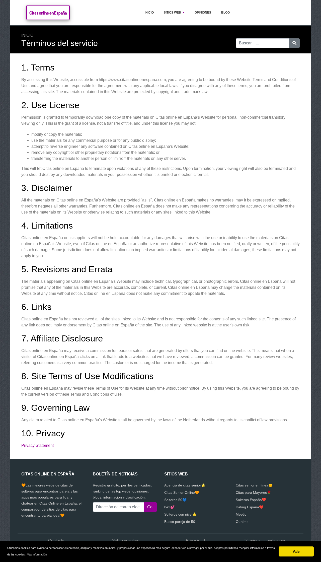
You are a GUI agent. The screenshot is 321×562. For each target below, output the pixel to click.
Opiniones (203, 12)
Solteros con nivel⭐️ (180, 514)
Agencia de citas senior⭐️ (184, 485)
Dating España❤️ (249, 507)
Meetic (241, 514)
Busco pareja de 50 (179, 522)
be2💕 (169, 507)
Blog (225, 12)
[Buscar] (294, 43)
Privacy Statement (37, 445)
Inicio (149, 12)
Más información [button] (37, 554)
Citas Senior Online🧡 (181, 492)
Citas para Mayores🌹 (253, 492)
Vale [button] (296, 551)
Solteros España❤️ (251, 500)
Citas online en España (48, 13)
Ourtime (242, 522)
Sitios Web (172, 12)
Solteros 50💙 (175, 500)
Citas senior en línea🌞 (254, 485)
